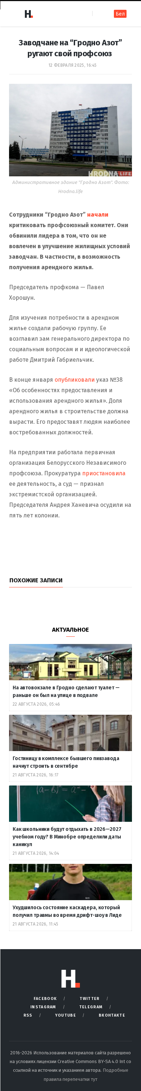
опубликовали (75, 379)
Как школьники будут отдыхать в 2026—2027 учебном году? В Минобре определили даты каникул (67, 837)
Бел (120, 14)
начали (97, 214)
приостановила (103, 473)
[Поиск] (98, 13)
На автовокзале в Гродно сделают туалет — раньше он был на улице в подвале (66, 691)
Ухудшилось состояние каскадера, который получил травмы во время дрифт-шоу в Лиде (68, 911)
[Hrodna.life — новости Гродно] (28, 14)
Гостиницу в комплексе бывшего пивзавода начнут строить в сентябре (66, 762)
